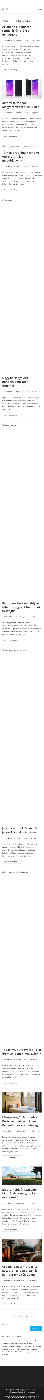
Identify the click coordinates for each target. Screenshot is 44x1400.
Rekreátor (33, 1059)
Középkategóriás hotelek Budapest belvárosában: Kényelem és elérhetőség (20, 1121)
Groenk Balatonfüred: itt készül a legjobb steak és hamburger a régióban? (20, 1270)
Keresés (5, 1325)
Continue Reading (12, 70)
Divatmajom (35, 391)
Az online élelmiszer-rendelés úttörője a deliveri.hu (17, 30)
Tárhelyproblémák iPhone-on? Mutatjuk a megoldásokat (21, 156)
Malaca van (35, 40)
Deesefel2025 (8, 40)
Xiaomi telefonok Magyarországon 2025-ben (21, 105)
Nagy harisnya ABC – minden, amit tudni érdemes (16, 382)
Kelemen (34, 617)
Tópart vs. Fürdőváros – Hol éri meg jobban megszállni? (21, 1052)
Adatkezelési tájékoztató (17, 1392)
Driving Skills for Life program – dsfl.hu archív (21, 1390)
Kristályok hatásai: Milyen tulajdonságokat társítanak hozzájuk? (21, 607)
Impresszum (31, 1392)
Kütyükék (34, 112)
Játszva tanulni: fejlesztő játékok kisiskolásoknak (19, 830)
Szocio (33, 838)
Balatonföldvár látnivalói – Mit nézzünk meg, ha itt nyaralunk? (21, 1193)
